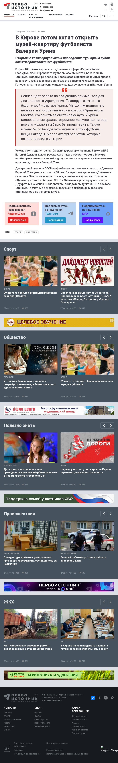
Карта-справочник (12, 719)
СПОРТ (7, 716)
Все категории (78, 733)
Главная (38, 713)
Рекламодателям (54, 750)
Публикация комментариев (27, 754)
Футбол (37, 716)
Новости (10, 707)
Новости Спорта (42, 723)
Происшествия (19, 513)
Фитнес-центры (79, 716)
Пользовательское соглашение (23, 744)
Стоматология (79, 726)
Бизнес (7, 730)
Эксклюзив (9, 726)
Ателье (75, 723)
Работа (7, 723)
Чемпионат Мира (42, 726)
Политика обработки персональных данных (67, 754)
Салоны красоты (80, 719)
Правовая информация (57, 743)
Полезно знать (19, 425)
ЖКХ (9, 602)
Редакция (18, 750)
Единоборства (41, 719)
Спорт (18, 232)
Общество (31, 232)
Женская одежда (80, 730)
